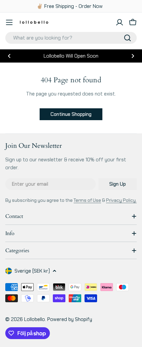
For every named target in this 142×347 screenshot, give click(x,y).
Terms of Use (87, 200)
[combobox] (71, 38)
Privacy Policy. (121, 200)
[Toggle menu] (9, 22)
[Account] (120, 22)
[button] (9, 56)
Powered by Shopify (69, 319)
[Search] (127, 38)
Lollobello (34, 319)
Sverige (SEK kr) (32, 271)
